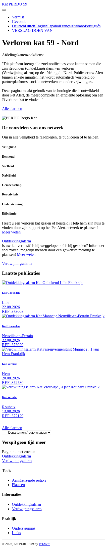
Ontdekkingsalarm (16, 241)
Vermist (18, 17)
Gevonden (20, 21)
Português (93, 26)
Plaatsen (18, 485)
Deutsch (18, 26)
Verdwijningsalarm (17, 263)
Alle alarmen (12, 108)
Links (16, 533)
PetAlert (44, 544)
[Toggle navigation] (4, 10)
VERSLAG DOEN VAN (32, 30)
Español (53, 26)
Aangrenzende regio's (29, 480)
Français (66, 26)
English (41, 26)
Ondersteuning (23, 528)
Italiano (79, 26)
